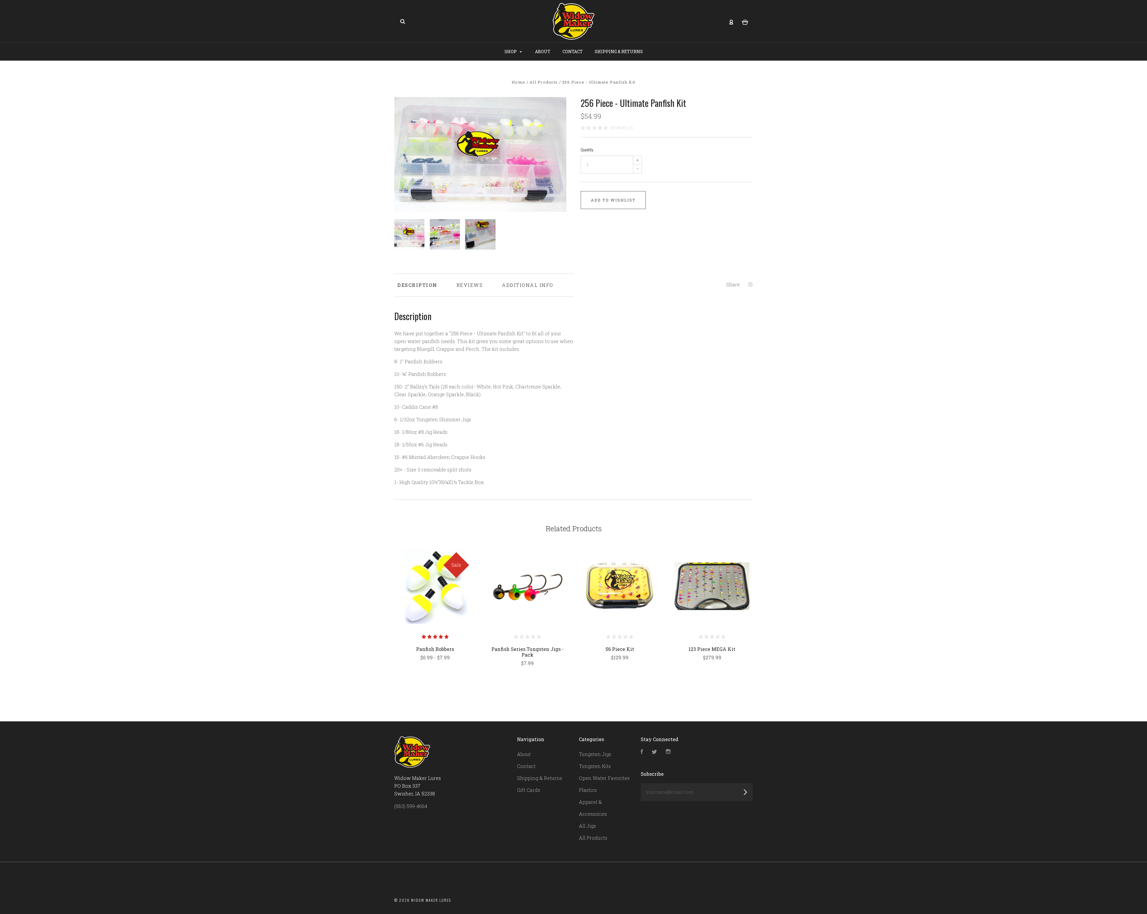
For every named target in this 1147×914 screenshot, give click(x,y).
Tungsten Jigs (595, 754)
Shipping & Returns (619, 51)
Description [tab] (417, 285)
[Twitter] (654, 752)
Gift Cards (528, 790)
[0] (745, 21)
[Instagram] (668, 752)
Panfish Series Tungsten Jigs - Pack (527, 652)
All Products (593, 838)
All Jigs (587, 826)
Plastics (588, 790)
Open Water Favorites (604, 778)
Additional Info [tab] (527, 285)
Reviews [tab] (469, 285)
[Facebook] (642, 752)
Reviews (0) (622, 127)
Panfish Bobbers (435, 649)
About (543, 51)
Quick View (435, 586)
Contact (572, 51)
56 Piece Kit (619, 649)
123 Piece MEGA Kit (711, 649)
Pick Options (435, 673)
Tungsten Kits (595, 766)
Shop (511, 51)
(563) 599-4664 (410, 806)
